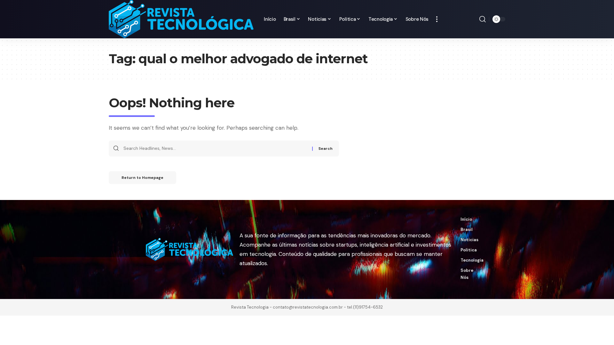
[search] (482, 19)
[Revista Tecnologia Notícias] (181, 19)
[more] (436, 19)
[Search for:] (215, 149)
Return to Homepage (142, 177)
